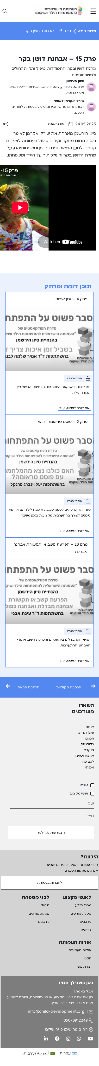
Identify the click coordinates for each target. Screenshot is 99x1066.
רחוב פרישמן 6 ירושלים (66, 1029)
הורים (84, 785)
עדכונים (85, 921)
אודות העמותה (80, 950)
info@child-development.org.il (58, 1011)
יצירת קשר (83, 966)
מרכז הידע (86, 31)
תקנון (87, 958)
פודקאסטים (55, 124)
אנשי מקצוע (79, 793)
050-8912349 (75, 1020)
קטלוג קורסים (80, 913)
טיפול (45, 905)
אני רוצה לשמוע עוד (74, 408)
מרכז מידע (83, 905)
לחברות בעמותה (49, 882)
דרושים (86, 930)
